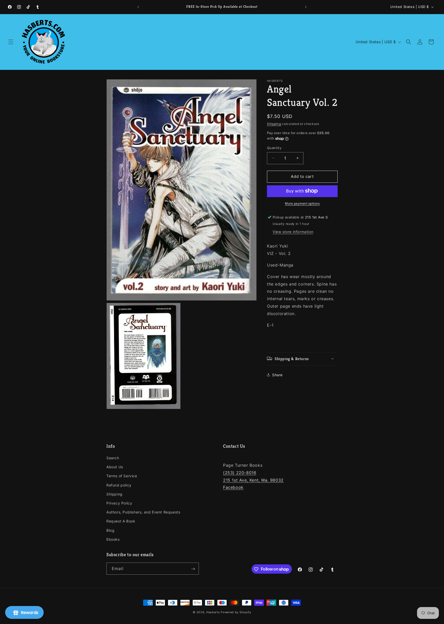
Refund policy (119, 485)
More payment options (302, 203)
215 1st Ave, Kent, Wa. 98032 (253, 480)
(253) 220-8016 (239, 472)
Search (112, 458)
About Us (114, 467)
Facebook (233, 487)
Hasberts (213, 612)
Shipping (274, 124)
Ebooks (113, 539)
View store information (293, 232)
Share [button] (277, 375)
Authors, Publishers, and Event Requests (143, 512)
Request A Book (120, 521)
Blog (110, 530)
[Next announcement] (305, 7)
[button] (10, 42)
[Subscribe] (193, 569)
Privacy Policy (119, 503)
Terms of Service (121, 476)
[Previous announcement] (138, 7)
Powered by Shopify (236, 612)
